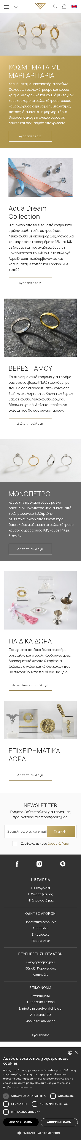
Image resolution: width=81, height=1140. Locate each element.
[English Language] (74, 6)
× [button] (76, 1052)
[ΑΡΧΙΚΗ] (40, 6)
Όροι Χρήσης (40, 1035)
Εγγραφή (61, 831)
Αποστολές (40, 928)
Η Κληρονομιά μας (41, 900)
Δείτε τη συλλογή (30, 423)
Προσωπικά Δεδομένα (40, 922)
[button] (40, 1133)
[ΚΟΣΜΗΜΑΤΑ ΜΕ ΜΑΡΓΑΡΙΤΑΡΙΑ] (40, 34)
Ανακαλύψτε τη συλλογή (30, 685)
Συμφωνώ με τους (44, 843)
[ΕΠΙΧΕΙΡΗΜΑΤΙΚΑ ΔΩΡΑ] (40, 720)
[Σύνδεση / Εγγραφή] (55, 6)
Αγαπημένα (40, 974)
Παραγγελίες (41, 941)
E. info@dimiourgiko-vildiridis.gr (41, 1008)
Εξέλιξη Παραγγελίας (40, 968)
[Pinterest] (63, 864)
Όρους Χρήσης (58, 843)
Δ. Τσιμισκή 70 (40, 1015)
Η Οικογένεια (40, 888)
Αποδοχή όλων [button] (20, 1122)
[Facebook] (17, 864)
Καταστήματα (40, 996)
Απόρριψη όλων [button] (59, 1122)
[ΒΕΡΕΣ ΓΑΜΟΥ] (40, 328)
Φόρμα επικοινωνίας (40, 1021)
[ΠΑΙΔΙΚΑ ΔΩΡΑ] (40, 600)
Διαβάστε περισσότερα (17, 1087)
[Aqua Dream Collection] (40, 177)
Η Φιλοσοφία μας (40, 894)
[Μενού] (6, 6)
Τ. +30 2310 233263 (40, 1002)
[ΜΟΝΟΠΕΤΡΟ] (40, 460)
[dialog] (40, 1093)
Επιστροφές (40, 934)
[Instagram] (39, 864)
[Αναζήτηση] (16, 6)
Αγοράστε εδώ (30, 136)
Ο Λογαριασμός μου (40, 962)
